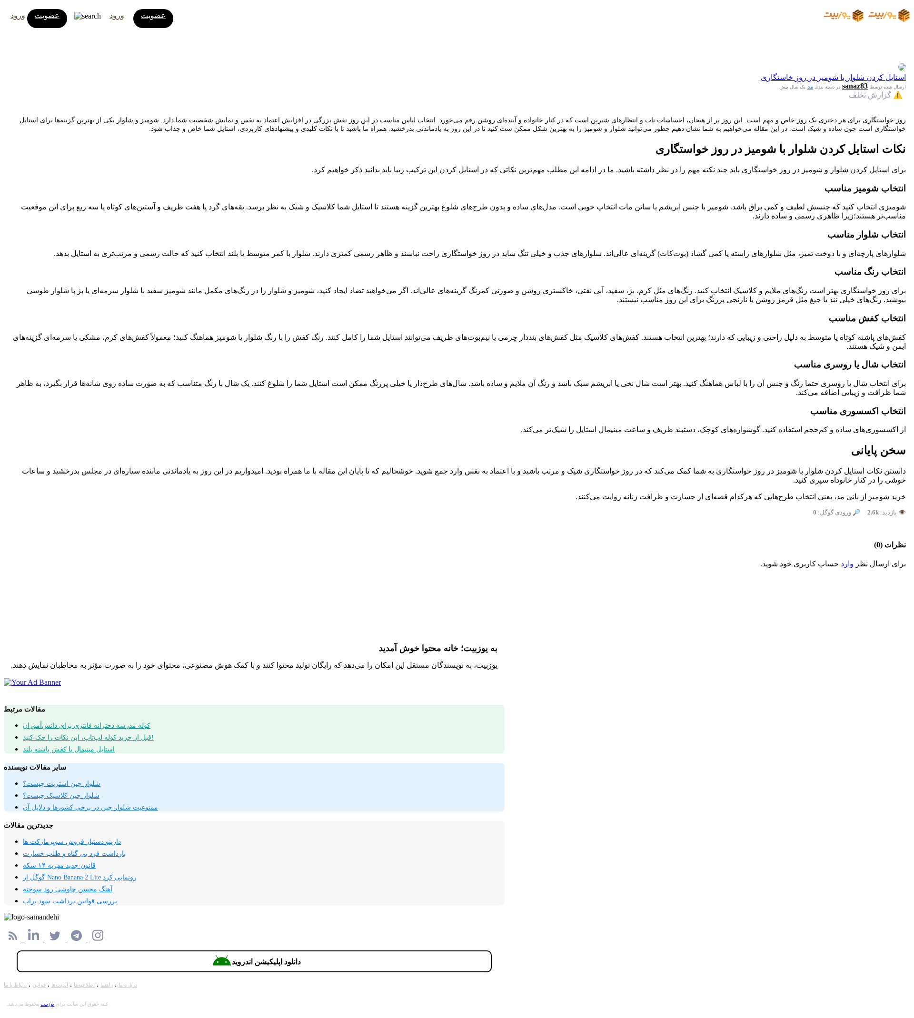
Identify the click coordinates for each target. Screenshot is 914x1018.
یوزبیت (47, 1004)
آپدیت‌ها (59, 985)
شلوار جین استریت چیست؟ (61, 783)
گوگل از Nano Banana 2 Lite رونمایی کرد (80, 877)
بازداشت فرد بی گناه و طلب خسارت (74, 853)
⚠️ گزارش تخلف (876, 95)
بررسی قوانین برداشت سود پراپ (70, 901)
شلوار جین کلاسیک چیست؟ (61, 795)
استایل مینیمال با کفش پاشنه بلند (69, 749)
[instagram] (98, 939)
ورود (17, 15)
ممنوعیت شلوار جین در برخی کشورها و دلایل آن (90, 807)
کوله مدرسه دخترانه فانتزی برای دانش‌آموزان (86, 725)
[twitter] (56, 939)
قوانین (39, 985)
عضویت (47, 15)
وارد (847, 564)
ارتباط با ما (15, 985)
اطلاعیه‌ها (84, 985)
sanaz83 (855, 86)
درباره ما (128, 985)
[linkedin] (34, 939)
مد (810, 86)
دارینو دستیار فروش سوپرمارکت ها (72, 841)
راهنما (106, 985)
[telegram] (77, 939)
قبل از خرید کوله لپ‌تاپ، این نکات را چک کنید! (88, 737)
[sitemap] (14, 939)
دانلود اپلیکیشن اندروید (266, 962)
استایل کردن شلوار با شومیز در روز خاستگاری (833, 77)
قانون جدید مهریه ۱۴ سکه (59, 865)
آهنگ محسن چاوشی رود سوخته (67, 889)
